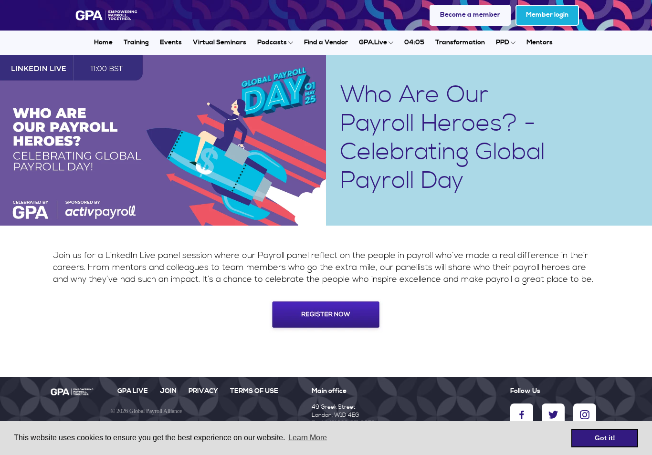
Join (168, 391)
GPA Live (132, 391)
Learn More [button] (307, 438)
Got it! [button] (605, 438)
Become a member (470, 14)
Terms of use (254, 391)
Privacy (203, 391)
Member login (547, 14)
